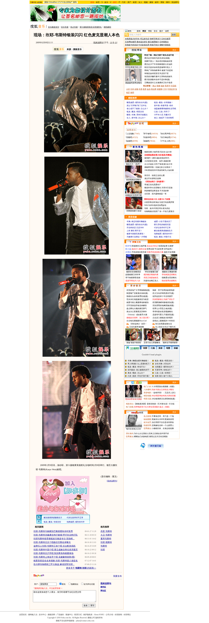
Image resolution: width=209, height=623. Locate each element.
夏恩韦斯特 (106, 538)
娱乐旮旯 (147, 422)
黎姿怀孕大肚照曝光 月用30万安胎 (158, 188)
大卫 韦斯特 (106, 535)
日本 (132, 89)
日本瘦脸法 (164, 42)
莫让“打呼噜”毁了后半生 (137, 105)
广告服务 (60, 615)
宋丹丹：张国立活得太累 (154, 175)
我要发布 (117, 576)
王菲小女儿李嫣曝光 (152, 343)
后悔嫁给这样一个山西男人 (163, 425)
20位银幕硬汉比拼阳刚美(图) (163, 399)
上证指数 (130, 134)
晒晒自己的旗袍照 (141, 436)
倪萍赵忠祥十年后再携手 (163, 296)
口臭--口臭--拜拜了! (162, 112)
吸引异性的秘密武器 (162, 224)
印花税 (173, 86)
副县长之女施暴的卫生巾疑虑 (160, 83)
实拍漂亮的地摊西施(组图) (163, 305)
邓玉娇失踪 (144, 39)
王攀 (146, 83)
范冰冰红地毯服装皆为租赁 (138, 299)
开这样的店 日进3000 (135, 228)
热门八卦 (147, 386)
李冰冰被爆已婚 (151, 272)
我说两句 (175, 2)
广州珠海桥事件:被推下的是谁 (160, 70)
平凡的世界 (159, 249)
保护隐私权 (87, 615)
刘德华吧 (147, 137)
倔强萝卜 (148, 158)
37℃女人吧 (165, 141)
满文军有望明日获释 (152, 178)
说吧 (167, 31)
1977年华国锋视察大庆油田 (161, 64)
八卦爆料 (147, 390)
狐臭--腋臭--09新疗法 (162, 237)
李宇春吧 (147, 134)
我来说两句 (98, 42)
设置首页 (23, 615)
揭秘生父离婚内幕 (169, 272)
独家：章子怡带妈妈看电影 (164, 290)
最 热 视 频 (138, 147)
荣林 (146, 70)
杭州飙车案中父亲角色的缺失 (160, 76)
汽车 (124, 2)
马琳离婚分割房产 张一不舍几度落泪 (159, 211)
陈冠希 (154, 89)
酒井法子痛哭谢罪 (170, 343)
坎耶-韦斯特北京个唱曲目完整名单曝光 (52, 542)
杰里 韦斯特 (106, 531)
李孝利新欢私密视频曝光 (163, 312)
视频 (146, 2)
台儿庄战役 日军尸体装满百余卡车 (158, 164)
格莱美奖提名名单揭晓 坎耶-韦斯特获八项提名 (56, 561)
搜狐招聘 (51, 615)
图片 (161, 31)
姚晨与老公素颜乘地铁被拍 (138, 302)
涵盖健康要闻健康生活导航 (165, 109)
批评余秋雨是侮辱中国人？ (161, 67)
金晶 (149, 89)
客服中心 (69, 615)
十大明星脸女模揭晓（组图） (164, 386)
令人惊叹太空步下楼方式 (165, 327)
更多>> (175, 50)
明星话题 (147, 399)
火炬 (128, 89)
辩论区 (103, 591)
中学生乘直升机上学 (133, 67)
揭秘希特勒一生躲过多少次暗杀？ (158, 167)
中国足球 (171, 89)
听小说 (128, 249)
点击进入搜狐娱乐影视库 (163, 318)
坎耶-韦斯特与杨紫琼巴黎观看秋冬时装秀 (53, 531)
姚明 (132, 92)
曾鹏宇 (147, 61)
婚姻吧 (146, 141)
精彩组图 (147, 396)
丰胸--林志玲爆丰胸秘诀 (136, 221)
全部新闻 (118, 615)
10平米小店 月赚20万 (162, 115)
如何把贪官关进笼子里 (159, 73)
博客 (162, 2)
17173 (60, 2)
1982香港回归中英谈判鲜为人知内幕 (159, 170)
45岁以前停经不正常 (162, 228)
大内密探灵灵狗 (150, 161)
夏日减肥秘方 (153, 42)
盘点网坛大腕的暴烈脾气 (137, 308)
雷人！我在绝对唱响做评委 (161, 61)
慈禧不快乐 (154, 45)
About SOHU (99, 615)
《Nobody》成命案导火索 (137, 315)
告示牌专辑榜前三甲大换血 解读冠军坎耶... (54, 564)
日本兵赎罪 (165, 39)
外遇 (140, 89)
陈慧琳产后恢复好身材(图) (137, 293)
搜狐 (46, 2)
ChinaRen (53, 2)
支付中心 (42, 615)
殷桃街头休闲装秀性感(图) (137, 296)
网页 (144, 31)
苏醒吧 (129, 137)
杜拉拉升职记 (152, 246)
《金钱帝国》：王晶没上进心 (164, 393)
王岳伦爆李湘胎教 (136, 327)
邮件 (157, 2)
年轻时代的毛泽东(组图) (160, 58)
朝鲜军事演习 (155, 39)
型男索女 (147, 428)
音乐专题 (64, 27)
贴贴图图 (147, 419)
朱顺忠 (147, 73)
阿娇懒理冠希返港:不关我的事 (156, 191)
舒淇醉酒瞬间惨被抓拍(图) (163, 302)
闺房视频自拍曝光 (133, 180)
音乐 (155, 31)
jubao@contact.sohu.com (85, 621)
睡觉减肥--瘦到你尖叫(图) (137, 102)
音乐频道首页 (53, 27)
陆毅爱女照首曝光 (169, 278)
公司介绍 (109, 615)
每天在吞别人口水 (133, 429)
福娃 (162, 86)
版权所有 (99, 618)
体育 (98, 2)
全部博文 (127, 615)
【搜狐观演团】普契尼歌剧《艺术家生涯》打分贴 (154, 404)
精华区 (103, 587)
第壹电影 (147, 393)
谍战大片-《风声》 (133, 164)
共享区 (128, 252)
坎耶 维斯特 (106, 542)
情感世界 (147, 425)
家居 (135, 2)
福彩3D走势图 (169, 252)
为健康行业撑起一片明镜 (137, 237)
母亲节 (167, 86)
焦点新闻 (147, 416)
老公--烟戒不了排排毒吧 (164, 118)
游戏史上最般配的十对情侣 (164, 321)
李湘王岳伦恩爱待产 (152, 185)
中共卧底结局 (143, 45)
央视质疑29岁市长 (132, 39)
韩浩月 (147, 67)
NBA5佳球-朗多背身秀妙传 (155, 205)
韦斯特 (104, 546)
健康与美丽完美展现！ (136, 234)
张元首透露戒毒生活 (163, 324)
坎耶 (103, 550)
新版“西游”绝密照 (134, 343)
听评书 (128, 246)
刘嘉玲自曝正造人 (151, 281)
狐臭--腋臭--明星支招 (135, 112)
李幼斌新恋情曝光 (169, 274)
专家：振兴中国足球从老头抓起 (157, 208)
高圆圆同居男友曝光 (133, 83)
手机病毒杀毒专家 (139, 252)
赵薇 (136, 89)
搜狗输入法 (32, 615)
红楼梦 (171, 246)
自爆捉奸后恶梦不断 (133, 195)
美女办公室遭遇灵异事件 (137, 312)
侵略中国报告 (164, 45)
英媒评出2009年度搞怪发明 (163, 419)
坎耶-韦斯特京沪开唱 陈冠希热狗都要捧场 (53, 553)
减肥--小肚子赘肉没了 (163, 221)
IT (119, 2)
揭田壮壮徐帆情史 (133, 272)
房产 (129, 2)
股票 (144, 89)
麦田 (154, 158)
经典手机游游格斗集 (155, 252)
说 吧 (141, 123)
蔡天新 (147, 79)
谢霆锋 (159, 89)
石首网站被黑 (130, 42)
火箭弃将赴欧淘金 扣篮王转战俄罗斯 (159, 202)
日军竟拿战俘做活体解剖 (137, 305)
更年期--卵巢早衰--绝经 (163, 105)
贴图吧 (129, 141)
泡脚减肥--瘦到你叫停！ (164, 234)
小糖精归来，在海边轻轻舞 (163, 428)
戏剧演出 (129, 404)
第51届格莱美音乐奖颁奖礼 (91, 27)
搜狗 (75, 2)
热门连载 (129, 407)
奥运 (154, 86)
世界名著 (150, 249)
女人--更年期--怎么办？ (136, 118)
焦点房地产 (68, 2)
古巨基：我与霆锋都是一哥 (155, 194)
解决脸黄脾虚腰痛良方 (163, 231)
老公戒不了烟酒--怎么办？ (137, 109)
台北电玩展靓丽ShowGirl (137, 321)
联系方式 (78, 615)
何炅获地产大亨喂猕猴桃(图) (138, 290)
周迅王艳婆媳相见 (151, 278)
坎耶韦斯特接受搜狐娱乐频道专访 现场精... (54, 538)
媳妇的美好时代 (162, 158)
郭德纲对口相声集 (139, 246)
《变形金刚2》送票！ (138, 324)
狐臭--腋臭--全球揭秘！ (163, 102)
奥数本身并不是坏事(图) (160, 79)
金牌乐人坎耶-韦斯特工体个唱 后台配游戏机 (55, 546)
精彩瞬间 (107, 27)
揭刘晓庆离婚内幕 (151, 274)
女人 (140, 2)
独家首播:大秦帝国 (152, 152)
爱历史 (147, 58)
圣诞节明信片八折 (132, 281)
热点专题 (74, 27)
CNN (165, 89)
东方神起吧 (165, 137)
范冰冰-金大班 (166, 152)
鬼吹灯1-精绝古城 (139, 249)
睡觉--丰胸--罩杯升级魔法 (137, 115)
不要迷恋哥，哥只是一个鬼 (163, 416)
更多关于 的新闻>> (81, 568)
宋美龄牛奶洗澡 (131, 45)
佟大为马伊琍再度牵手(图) (163, 293)
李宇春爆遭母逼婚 (132, 278)
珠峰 (158, 86)
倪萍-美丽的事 (165, 161)
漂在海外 (129, 433)
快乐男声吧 (165, 134)
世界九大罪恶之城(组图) (162, 308)
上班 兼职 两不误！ (134, 231)
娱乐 (106, 2)
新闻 (138, 31)
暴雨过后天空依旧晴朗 (158, 436)
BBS (168, 2)
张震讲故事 (163, 246)
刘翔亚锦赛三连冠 (134, 211)
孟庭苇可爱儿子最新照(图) (163, 315)
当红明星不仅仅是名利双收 (163, 422)
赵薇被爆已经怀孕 (132, 274)
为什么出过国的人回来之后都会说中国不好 (151, 433)
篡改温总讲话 (141, 42)
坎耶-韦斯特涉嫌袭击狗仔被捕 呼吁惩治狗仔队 (56, 535)
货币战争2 (168, 249)
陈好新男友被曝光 (169, 281)
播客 (151, 2)
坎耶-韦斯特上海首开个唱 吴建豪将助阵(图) (54, 557)
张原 (146, 76)
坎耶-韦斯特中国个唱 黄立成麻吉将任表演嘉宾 (56, 550)
